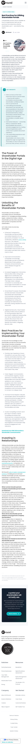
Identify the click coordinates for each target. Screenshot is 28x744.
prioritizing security (7, 463)
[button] (25, 2)
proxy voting (22, 240)
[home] (6, 3)
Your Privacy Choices (12, 739)
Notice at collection (7, 742)
